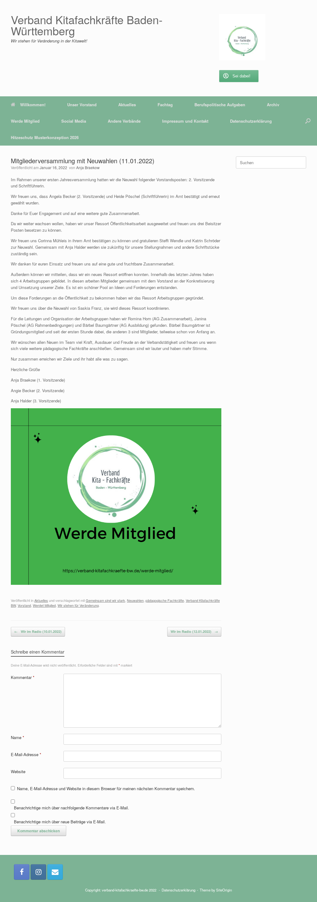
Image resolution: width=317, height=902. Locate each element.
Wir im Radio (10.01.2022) (38, 631)
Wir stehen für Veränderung (78, 605)
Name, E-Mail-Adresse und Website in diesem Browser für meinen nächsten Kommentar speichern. (106, 788)
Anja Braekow (88, 167)
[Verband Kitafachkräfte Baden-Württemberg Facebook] (21, 872)
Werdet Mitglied (44, 605)
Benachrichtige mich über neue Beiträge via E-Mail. (60, 822)
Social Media (73, 121)
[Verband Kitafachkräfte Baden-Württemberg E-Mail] (55, 872)
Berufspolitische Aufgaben (219, 104)
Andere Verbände (124, 121)
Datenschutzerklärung (251, 121)
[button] (308, 121)
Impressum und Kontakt (185, 121)
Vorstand (24, 605)
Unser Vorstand (82, 104)
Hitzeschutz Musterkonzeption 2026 (45, 137)
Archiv (273, 104)
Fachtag (165, 104)
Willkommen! (33, 104)
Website (18, 771)
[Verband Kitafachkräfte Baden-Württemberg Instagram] (38, 872)
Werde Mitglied (25, 121)
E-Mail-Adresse (26, 754)
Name (17, 737)
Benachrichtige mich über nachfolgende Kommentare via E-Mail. (71, 808)
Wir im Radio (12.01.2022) (194, 631)
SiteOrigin (224, 889)
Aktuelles (127, 104)
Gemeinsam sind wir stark (105, 600)
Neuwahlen (135, 600)
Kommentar (22, 677)
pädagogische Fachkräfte (164, 600)
